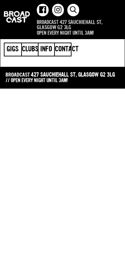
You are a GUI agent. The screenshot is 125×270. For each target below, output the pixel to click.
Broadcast (17, 17)
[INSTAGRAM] (58, 10)
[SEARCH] (73, 10)
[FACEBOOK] (43, 10)
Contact (63, 49)
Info (46, 49)
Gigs (13, 49)
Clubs (30, 49)
